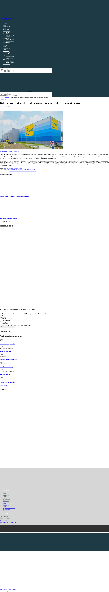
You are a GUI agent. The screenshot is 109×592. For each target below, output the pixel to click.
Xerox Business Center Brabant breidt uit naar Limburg (22, 171)
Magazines (6, 38)
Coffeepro (4, 322)
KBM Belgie (5, 323)
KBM (4, 25)
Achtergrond (3, 99)
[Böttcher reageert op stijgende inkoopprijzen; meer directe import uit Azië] (31, 148)
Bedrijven (6, 42)
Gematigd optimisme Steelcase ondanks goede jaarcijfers (21, 169)
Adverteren (6, 501)
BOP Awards (9, 36)
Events (5, 33)
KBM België (7, 26)
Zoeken (3, 67)
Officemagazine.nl (6, 320)
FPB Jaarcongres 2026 (7, 344)
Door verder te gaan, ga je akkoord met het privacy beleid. (16, 325)
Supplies (6, 29)
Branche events (10, 35)
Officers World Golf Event (8, 359)
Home (5, 23)
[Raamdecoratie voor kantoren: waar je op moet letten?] (15, 193)
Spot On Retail (5, 374)
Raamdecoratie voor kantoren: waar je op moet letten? (15, 196)
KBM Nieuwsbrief (6, 318)
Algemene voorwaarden (9, 498)
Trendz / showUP (5, 351)
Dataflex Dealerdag (6, 367)
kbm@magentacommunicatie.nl (8, 522)
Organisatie (3, 317)
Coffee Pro (9, 32)
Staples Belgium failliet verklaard (9, 218)
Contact (5, 496)
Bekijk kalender (4, 385)
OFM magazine (10, 41)
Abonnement (6, 499)
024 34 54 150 (3, 520)
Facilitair (6, 31)
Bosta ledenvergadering (7, 382)
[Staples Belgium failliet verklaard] (15, 215)
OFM (4, 28)
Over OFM (6, 495)
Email (1, 315)
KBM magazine (10, 39)
